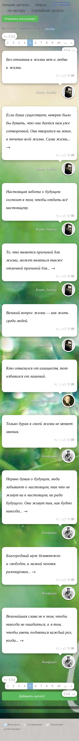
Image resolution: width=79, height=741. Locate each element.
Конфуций (49, 456)
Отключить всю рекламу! (20, 18)
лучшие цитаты (15, 5)
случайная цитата (47, 10)
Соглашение (34, 724)
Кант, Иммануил (44, 400)
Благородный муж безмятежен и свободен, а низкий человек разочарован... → (33, 563)
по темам (61, 5)
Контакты (14, 724)
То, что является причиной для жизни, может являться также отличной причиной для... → (34, 260)
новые (41, 5)
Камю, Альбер (46, 92)
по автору (16, 10)
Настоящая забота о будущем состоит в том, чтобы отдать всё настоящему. (36, 199)
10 (58, 43)
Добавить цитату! (32, 696)
